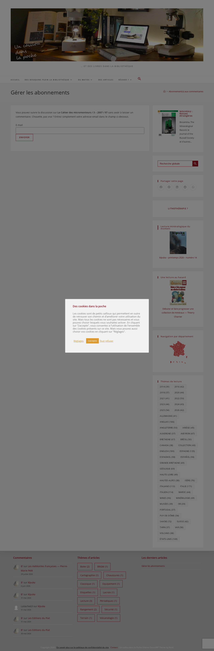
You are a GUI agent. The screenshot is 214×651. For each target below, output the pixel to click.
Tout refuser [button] (106, 340)
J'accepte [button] (92, 340)
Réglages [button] (79, 340)
